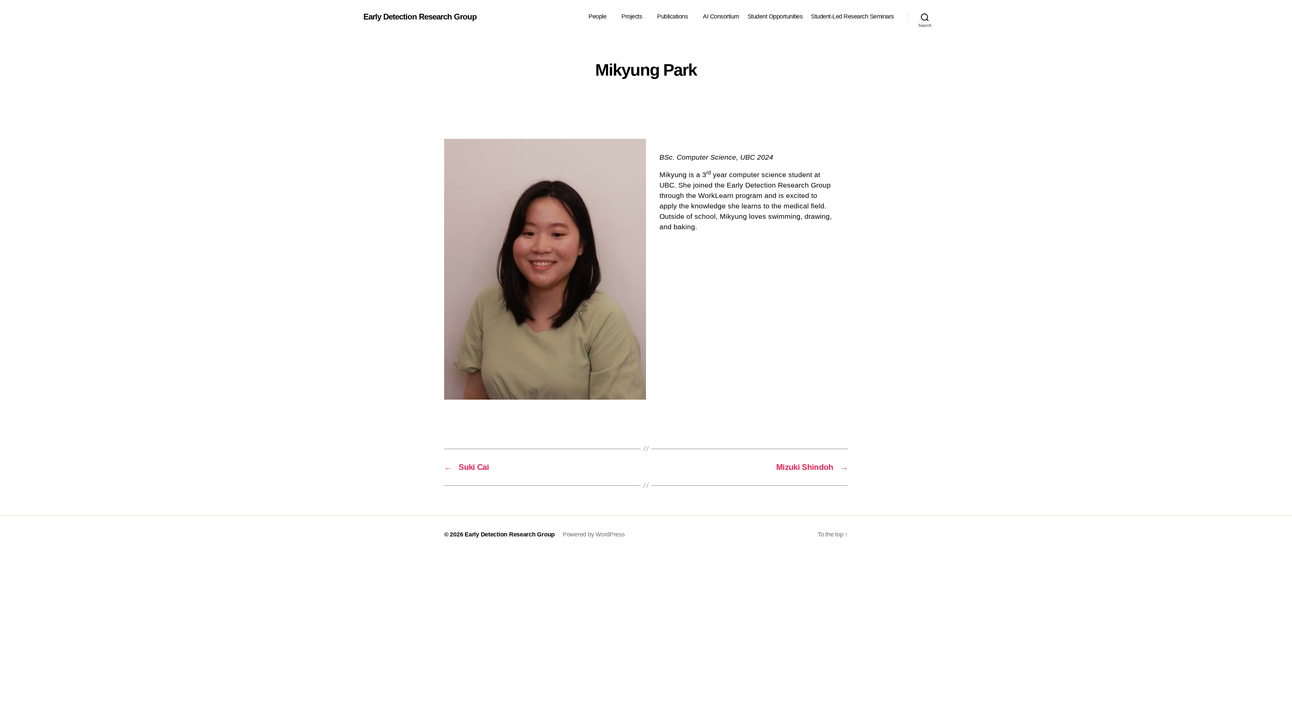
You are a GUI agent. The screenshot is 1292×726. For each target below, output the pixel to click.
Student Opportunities (775, 16)
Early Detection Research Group (420, 17)
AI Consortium (721, 16)
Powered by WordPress (594, 534)
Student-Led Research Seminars (852, 16)
